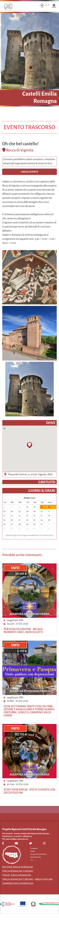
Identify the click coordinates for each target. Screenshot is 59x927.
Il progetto (34, 848)
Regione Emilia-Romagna (17, 867)
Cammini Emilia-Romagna (17, 883)
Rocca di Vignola (19, 150)
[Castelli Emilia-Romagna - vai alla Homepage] (8, 6)
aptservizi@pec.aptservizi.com (17, 839)
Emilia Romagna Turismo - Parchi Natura (27, 879)
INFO (15, 568)
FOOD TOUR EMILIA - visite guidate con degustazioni (29, 791)
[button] (42, 5)
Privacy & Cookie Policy (38, 854)
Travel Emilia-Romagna (16, 875)
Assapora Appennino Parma (30, 614)
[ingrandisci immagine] (29, 277)
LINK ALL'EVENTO (29, 172)
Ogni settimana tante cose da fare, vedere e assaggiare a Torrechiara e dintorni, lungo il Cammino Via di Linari (29, 711)
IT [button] (47, 5)
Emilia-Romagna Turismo (17, 871)
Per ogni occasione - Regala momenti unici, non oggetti (23, 631)
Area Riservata (35, 857)
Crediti (32, 851)
